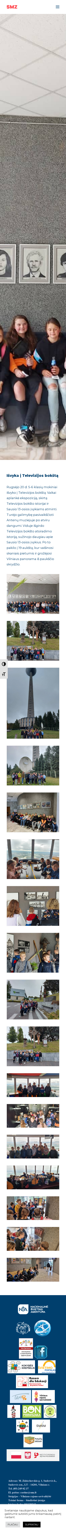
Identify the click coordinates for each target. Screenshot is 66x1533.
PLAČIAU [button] (13, 1524)
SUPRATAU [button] (31, 1524)
